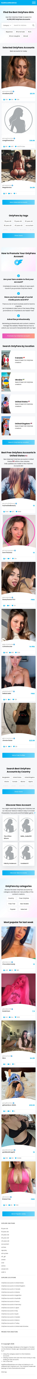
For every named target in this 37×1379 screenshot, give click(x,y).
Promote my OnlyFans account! (18, 336)
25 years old (7, 225)
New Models (24, 904)
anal (2, 1263)
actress (5, 230)
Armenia (31, 786)
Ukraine (6, 781)
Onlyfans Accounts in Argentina (11, 1295)
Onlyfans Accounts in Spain (10, 1314)
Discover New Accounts (18, 873)
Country (11, 898)
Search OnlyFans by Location (18, 442)
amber (3, 1260)
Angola (13, 786)
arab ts (3, 1272)
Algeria (30, 781)
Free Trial (11, 904)
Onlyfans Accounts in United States (12, 1283)
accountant (29, 225)
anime (3, 1266)
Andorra (5, 786)
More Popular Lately (18, 1214)
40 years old (18, 225)
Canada (14, 781)
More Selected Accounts (18, 202)
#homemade (20, 32)
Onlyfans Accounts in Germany (11, 1304)
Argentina (22, 786)
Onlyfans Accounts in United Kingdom (13, 1286)
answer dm (4, 1269)
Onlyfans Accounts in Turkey (10, 1323)
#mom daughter (14, 36)
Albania (23, 781)
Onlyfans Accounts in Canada (10, 1289)
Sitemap (4, 1372)
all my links (23, 230)
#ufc (29, 32)
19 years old (18, 221)
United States (17, 777)
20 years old (29, 221)
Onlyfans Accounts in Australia (11, 1298)
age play (13, 230)
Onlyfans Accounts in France (10, 1301)
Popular (13, 909)
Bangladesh (6, 777)
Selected (24, 909)
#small (25, 36)
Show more (19, 236)
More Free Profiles (18, 755)
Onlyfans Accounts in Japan (10, 1308)
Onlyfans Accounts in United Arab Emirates (14, 1326)
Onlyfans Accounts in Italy (9, 1311)
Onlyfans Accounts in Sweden (10, 1317)
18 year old (8, 221)
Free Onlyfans (24, 898)
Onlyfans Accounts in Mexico (10, 1320)
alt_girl (32, 230)
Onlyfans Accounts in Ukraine (10, 1292)
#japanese (9, 32)
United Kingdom (30, 777)
